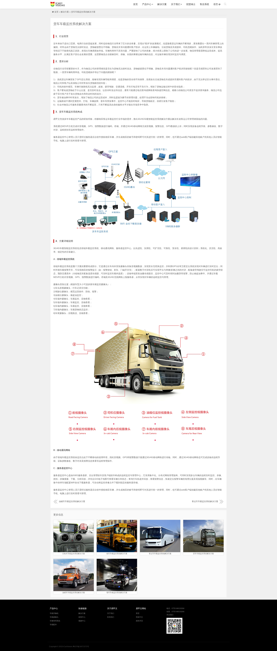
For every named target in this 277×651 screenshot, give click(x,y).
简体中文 (139, 617)
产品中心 (146, 4)
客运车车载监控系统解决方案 (205, 501)
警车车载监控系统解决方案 (116, 593)
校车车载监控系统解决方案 (116, 554)
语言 (215, 4)
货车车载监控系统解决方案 (83, 12)
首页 (135, 4)
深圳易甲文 (57, 4)
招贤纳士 (190, 4)
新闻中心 (81, 617)
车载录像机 (54, 613)
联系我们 (110, 617)
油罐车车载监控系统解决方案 (72, 501)
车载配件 (53, 625)
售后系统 (204, 4)
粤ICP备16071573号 (81, 647)
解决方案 (162, 4)
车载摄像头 (54, 617)
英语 (137, 613)
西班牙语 (139, 621)
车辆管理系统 (55, 621)
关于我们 (175, 4)
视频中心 (81, 621)
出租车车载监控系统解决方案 (73, 554)
